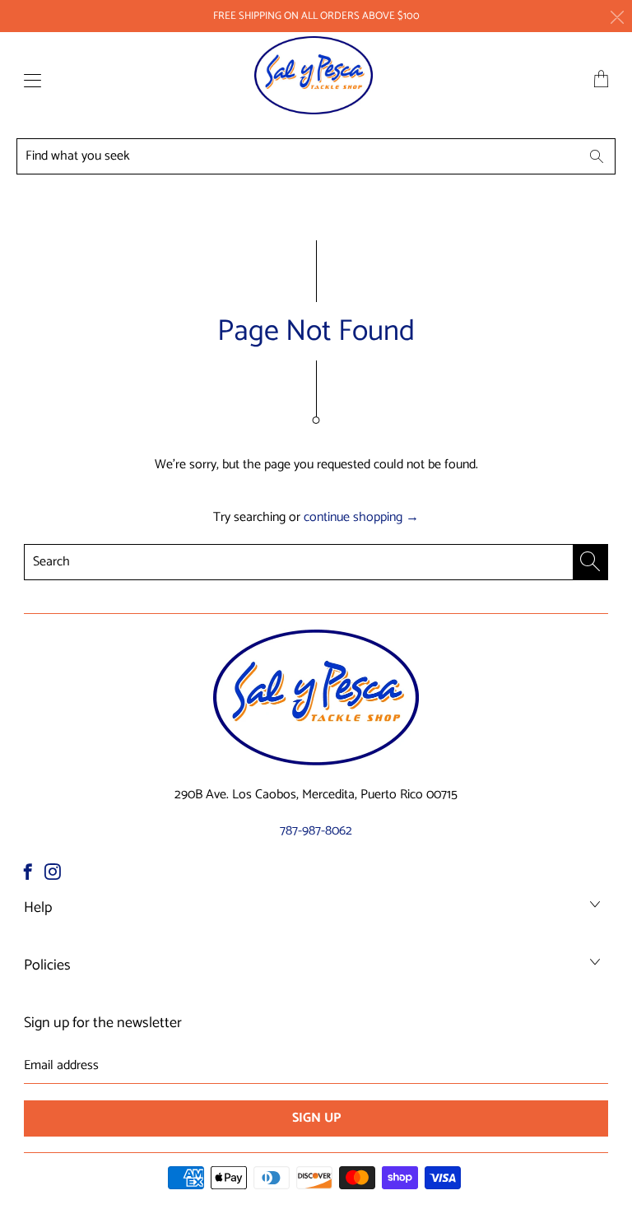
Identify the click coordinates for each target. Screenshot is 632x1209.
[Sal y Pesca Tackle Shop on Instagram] (52, 871)
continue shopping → (361, 517)
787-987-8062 (316, 831)
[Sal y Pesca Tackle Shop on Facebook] (28, 871)
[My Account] (28, 80)
